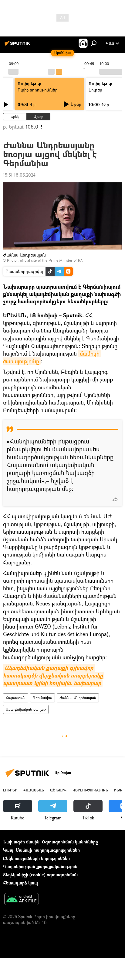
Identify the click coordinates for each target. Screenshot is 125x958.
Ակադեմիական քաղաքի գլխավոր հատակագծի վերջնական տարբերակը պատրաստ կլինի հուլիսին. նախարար (53, 675)
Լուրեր (10, 790)
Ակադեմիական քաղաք (26, 709)
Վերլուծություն (90, 790)
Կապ (8, 850)
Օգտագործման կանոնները (70, 842)
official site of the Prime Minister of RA (51, 260)
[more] (115, 499)
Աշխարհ (58, 790)
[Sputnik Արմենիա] (18, 45)
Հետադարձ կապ (20, 883)
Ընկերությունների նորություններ (36, 858)
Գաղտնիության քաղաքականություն (40, 866)
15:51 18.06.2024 (19, 175)
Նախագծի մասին (21, 842)
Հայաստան (15, 697)
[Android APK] (21, 899)
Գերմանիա (42, 697)
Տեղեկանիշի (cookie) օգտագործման (40, 874)
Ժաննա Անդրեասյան (77, 697)
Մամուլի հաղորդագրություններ (48, 850)
